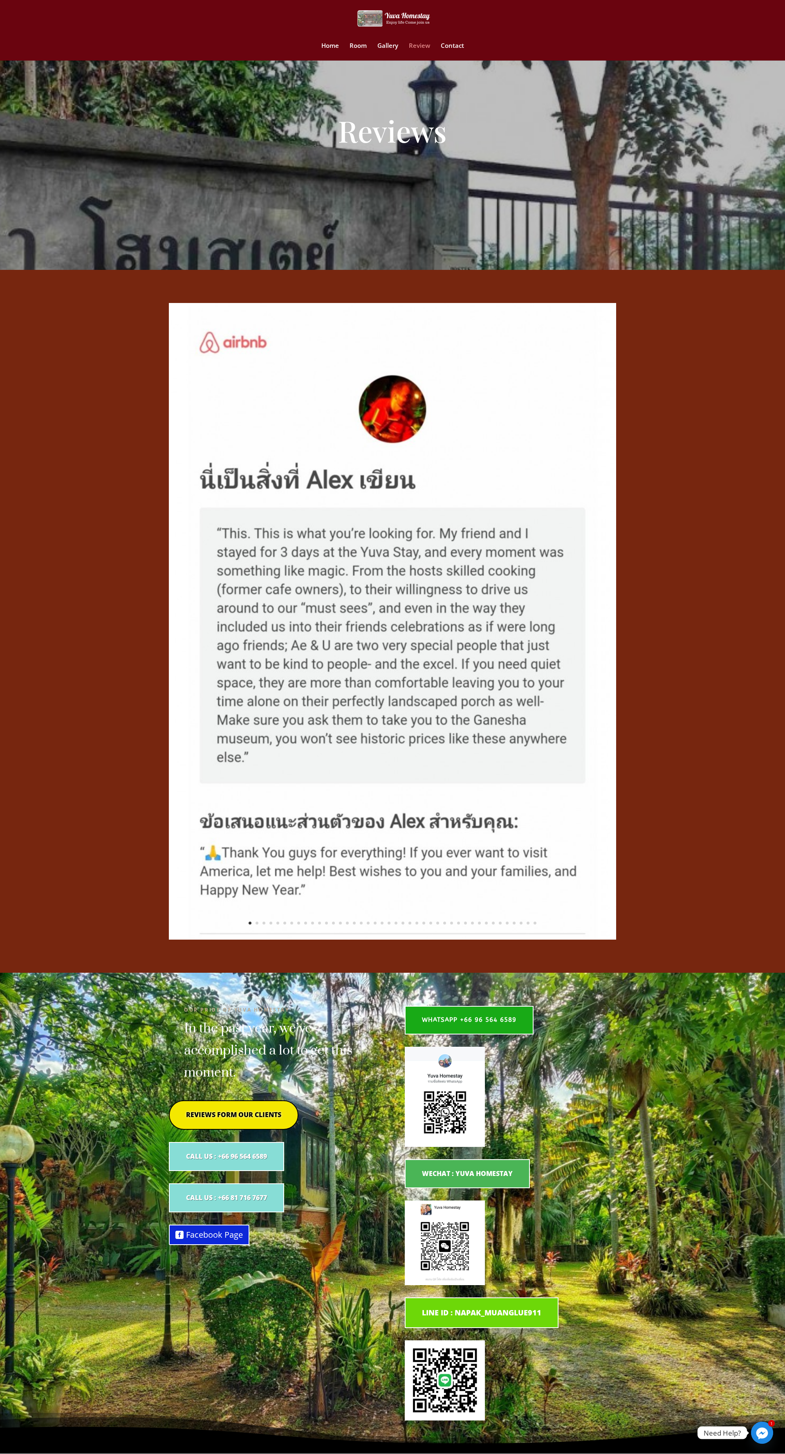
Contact (452, 46)
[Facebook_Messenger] (762, 1433)
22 (396, 923)
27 (430, 923)
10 (312, 923)
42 (535, 923)
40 (521, 923)
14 (340, 923)
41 (528, 923)
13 (333, 923)
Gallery (387, 46)
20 (382, 923)
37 (500, 923)
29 (444, 923)
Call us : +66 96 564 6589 (226, 1156)
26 (423, 923)
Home (330, 46)
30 (451, 923)
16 (354, 923)
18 (368, 923)
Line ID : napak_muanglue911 (481, 1312)
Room (358, 46)
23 (402, 923)
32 (465, 923)
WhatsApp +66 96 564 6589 (469, 1019)
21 (389, 923)
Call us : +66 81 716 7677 (226, 1197)
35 (486, 923)
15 (347, 923)
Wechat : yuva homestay (467, 1173)
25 (416, 923)
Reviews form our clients (233, 1114)
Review (419, 46)
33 (472, 923)
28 (437, 923)
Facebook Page (214, 1234)
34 (479, 923)
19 (375, 923)
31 (458, 923)
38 (507, 923)
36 (493, 923)
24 (409, 923)
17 (361, 923)
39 (514, 923)
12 (326, 923)
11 (319, 923)
